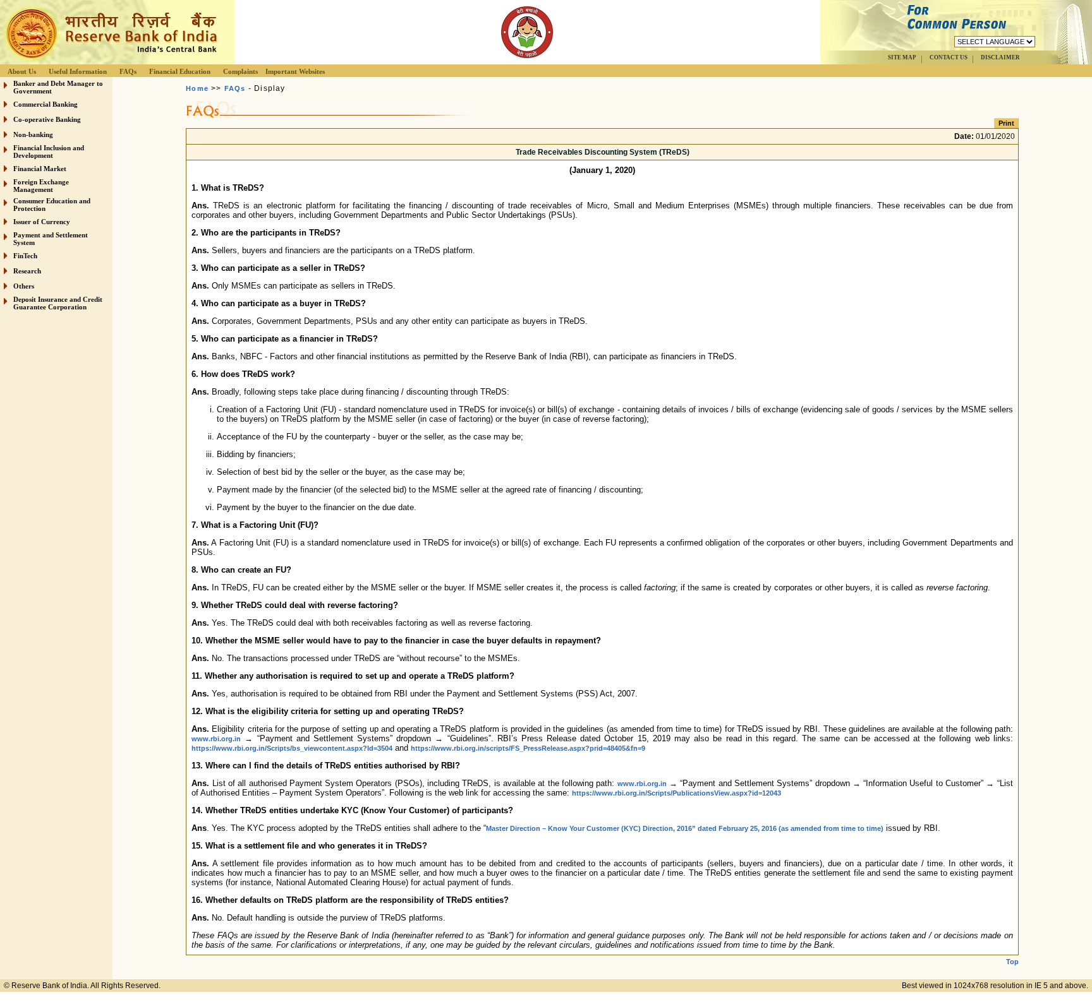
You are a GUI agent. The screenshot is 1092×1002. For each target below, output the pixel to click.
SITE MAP (902, 57)
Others (23, 286)
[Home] (110, 61)
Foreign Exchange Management (41, 185)
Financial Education (179, 71)
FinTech (25, 255)
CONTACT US (949, 57)
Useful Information (78, 71)
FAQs (127, 71)
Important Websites (295, 71)
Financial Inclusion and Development (48, 151)
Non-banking (33, 134)
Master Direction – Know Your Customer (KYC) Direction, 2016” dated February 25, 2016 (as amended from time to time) (684, 828)
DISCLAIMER (1000, 57)
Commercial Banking (45, 104)
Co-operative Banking (47, 119)
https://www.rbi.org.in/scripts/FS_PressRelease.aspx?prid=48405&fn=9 (528, 748)
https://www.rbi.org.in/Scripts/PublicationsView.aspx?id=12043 (676, 793)
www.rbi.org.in (216, 739)
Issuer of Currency (41, 221)
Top (1012, 961)
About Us (22, 71)
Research (27, 271)
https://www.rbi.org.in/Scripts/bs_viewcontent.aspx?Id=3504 (291, 748)
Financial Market (39, 168)
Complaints (240, 71)
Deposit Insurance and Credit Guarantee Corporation (57, 303)
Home (197, 88)
